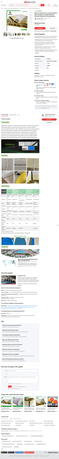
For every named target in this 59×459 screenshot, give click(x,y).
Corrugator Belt (18, 425)
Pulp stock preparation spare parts (21, 421)
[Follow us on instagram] (52, 452)
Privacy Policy (47, 455)
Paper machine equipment (48, 421)
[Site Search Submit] (43, 5)
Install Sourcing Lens (30, 452)
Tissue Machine (19, 308)
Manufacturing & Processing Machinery (12, 8)
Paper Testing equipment (5, 425)
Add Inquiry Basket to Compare (17, 38)
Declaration (41, 455)
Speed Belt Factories (38, 441)
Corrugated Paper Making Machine (33, 8)
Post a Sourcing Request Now (14, 388)
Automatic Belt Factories (17, 441)
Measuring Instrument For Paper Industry (37, 423)
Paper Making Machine (18, 305)
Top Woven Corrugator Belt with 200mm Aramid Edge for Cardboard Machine (40, 409)
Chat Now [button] (53, 28)
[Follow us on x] (50, 452)
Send (10, 386)
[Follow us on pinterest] (55, 452)
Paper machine (32, 421)
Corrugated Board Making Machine (36, 435)
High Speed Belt (19, 444)
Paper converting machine (48, 423)
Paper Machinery (23, 8)
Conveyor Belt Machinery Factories (8, 444)
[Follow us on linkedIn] (57, 452)
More (2, 448)
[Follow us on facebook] (48, 452)
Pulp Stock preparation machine (7, 421)
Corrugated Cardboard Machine (7, 435)
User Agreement (35, 455)
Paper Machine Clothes (27, 305)
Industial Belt (32, 425)
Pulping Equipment (28, 307)
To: (6, 373)
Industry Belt (34, 305)
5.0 (46, 116)
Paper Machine (10, 305)
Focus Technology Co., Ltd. (21, 455)
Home (2, 8)
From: (6, 370)
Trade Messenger (19, 452)
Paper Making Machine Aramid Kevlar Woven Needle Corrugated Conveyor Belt (6, 409)
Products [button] (11, 5)
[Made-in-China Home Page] (29, 2)
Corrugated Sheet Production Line (22, 435)
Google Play (11, 452)
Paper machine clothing (19, 423)
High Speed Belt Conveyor (41, 444)
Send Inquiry (40, 28)
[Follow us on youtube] (54, 452)
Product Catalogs (17, 418)
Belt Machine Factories (6, 441)
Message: (5, 376)
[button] (1, 1)
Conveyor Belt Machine (28, 441)
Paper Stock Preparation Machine (7, 307)
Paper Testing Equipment (19, 307)
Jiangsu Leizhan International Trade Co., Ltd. (40, 18)
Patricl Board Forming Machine (49, 425)
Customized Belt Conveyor (29, 444)
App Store (4, 452)
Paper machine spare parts (6, 423)
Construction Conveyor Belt (7, 446)
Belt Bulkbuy (16, 446)
